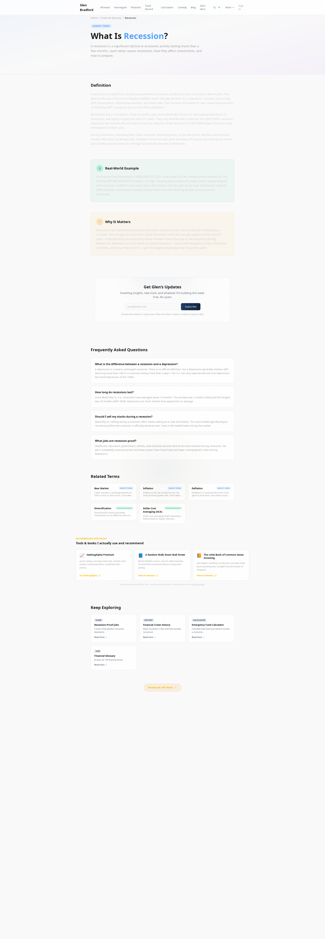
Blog (193, 7)
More (228, 7)
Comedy (182, 7)
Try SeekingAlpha (88, 575)
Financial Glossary (111, 17)
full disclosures (198, 584)
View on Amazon (146, 575)
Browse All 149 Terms (160, 687)
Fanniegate (120, 7)
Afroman (105, 7)
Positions (136, 7)
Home (94, 17)
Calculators (167, 7)
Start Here (202, 7)
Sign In (241, 7)
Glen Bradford (86, 7)
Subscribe (190, 306)
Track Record (149, 7)
